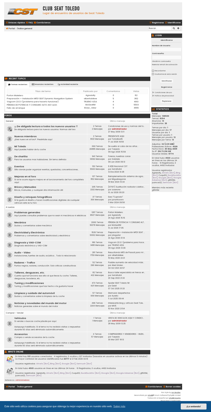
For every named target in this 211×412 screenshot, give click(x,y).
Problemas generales (27, 212)
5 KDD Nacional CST (117, 166)
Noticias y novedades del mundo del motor (40, 303)
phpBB (150, 395)
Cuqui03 (76, 373)
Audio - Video (22, 252)
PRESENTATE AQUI (116, 136)
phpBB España (175, 398)
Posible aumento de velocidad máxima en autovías (126, 262)
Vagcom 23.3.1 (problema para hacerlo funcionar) (33, 101)
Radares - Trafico (24, 262)
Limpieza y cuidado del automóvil (34, 293)
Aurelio (115, 295)
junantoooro (118, 199)
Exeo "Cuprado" (115, 197)
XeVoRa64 (117, 169)
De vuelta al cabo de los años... (123, 146)
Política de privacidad (164, 95)
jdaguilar (116, 235)
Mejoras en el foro (25, 176)
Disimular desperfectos (119, 293)
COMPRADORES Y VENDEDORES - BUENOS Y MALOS (126, 334)
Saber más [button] (119, 406)
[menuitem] (29, 23)
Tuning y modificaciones (29, 283)
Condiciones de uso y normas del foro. (126, 126)
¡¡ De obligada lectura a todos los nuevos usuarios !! (46, 126)
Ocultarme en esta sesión (166, 74)
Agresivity (90, 95)
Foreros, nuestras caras (119, 156)
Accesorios (21, 334)
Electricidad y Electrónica (29, 232)
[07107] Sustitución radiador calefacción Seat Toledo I (126, 186)
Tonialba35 (117, 139)
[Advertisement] (77, 53)
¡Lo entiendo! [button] (193, 406)
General (9, 121)
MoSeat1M (90, 104)
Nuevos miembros (25, 136)
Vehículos (20, 318)
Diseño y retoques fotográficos (33, 197)
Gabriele (116, 159)
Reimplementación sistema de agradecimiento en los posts (126, 176)
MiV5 (114, 305)
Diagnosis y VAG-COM (27, 242)
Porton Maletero (15, 95)
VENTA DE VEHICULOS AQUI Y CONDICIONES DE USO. (126, 318)
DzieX (114, 285)
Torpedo (116, 149)
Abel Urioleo (117, 265)
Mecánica (20, 222)
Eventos (19, 166)
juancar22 (20, 375)
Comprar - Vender (14, 313)
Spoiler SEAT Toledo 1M (118, 283)
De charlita (20, 156)
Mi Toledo (20, 146)
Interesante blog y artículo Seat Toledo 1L (126, 303)
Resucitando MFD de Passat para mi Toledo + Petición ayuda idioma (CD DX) (126, 252)
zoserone (116, 189)
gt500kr (144, 373)
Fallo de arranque (16, 107)
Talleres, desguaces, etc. (29, 272)
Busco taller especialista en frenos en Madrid (126, 272)
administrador (119, 129)
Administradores (22, 380)
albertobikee (90, 98)
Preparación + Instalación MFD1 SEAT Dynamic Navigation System (40, 98)
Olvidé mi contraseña (161, 61)
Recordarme (160, 70)
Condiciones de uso (163, 92)
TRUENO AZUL (90, 101)
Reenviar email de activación (164, 64)
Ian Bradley (176, 392)
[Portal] (22, 11)
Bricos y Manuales (25, 187)
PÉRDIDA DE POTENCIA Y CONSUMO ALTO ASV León (32, 104)
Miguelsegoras (119, 179)
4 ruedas (10, 207)
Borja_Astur (90, 107)
